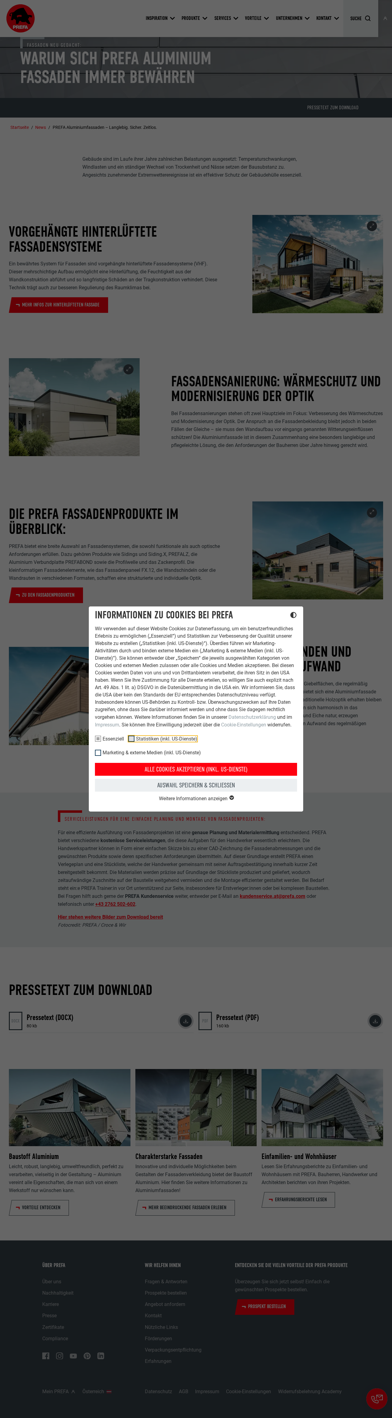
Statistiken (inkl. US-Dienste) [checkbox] (166, 739)
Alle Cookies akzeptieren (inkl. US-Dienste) (196, 769)
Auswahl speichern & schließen (196, 785)
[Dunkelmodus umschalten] (293, 616)
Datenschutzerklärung (252, 717)
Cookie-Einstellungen (243, 725)
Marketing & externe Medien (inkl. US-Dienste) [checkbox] (152, 753)
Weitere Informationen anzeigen (194, 798)
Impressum (107, 725)
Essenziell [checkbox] (113, 739)
